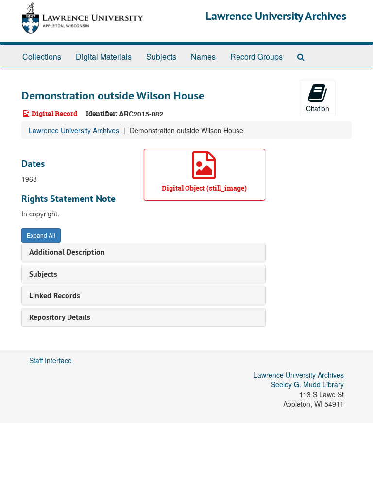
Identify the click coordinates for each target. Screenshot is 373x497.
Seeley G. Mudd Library (307, 384)
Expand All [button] (41, 235)
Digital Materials (104, 56)
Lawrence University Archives (275, 15)
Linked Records (54, 295)
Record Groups (256, 56)
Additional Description (67, 252)
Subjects (161, 56)
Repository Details (59, 317)
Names (203, 56)
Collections (41, 56)
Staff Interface (50, 360)
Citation (317, 108)
